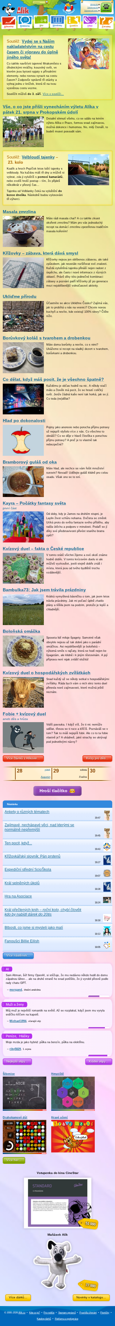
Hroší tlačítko (54, 790)
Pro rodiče (49, 1312)
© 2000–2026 (14, 1312)
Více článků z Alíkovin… (23, 758)
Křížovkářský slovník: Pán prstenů (32, 856)
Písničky (104, 1312)
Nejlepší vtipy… (17, 1061)
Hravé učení (59, 1117)
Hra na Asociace (18, 896)
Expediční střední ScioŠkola (28, 869)
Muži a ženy (15, 1004)
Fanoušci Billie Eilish (22, 941)
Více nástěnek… (18, 955)
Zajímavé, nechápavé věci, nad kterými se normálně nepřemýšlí (39, 827)
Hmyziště (57, 1073)
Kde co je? (34, 1312)
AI (7, 969)
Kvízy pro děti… (97, 758)
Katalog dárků (44, 1318)
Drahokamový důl (15, 1117)
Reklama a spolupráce (66, 1318)
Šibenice (9, 1073)
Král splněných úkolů (22, 883)
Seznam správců (67, 1312)
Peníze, (11, 1036)
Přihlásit (106, 10)
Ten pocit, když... (18, 843)
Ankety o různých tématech (27, 812)
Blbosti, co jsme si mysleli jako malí (34, 927)
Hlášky (24, 1036)
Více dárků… (18, 1297)
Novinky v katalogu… (91, 1297)
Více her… (13, 1160)
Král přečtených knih (43, 912)
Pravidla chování (88, 1312)
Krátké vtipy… (99, 1061)
